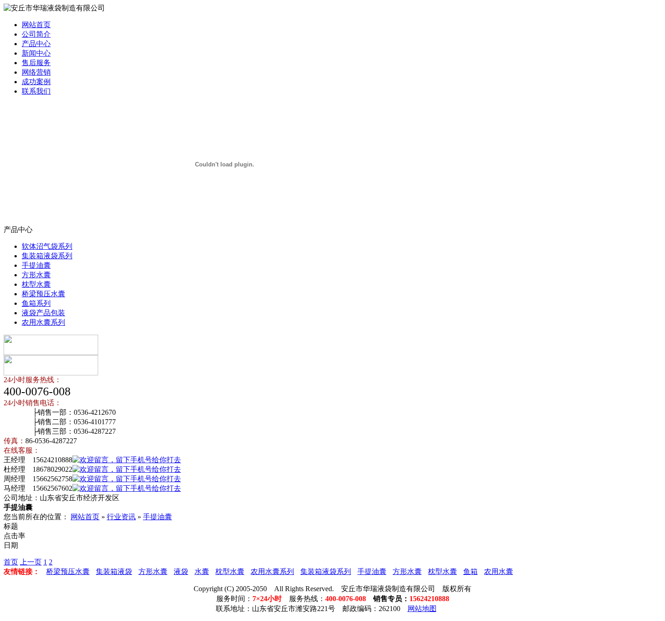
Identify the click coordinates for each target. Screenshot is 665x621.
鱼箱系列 (36, 303)
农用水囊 (498, 571)
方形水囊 (36, 275)
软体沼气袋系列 (47, 246)
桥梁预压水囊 (43, 294)
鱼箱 (470, 571)
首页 (11, 562)
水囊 (202, 571)
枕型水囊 (36, 284)
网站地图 (422, 608)
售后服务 (36, 62)
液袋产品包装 (43, 313)
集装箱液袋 (114, 571)
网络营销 (36, 72)
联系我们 (36, 91)
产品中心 (36, 43)
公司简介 (36, 34)
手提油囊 (36, 265)
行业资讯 (121, 517)
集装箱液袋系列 (47, 256)
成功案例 (36, 81)
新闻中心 (36, 53)
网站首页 (36, 24)
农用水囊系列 (43, 322)
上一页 (31, 562)
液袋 (181, 571)
